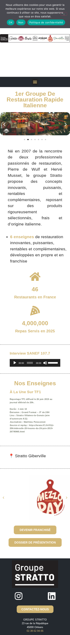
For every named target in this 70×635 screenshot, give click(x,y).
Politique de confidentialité (46, 22)
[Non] (63, 14)
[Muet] (45, 363)
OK (10, 22)
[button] (35, 82)
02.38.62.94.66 (35, 630)
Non (21, 22)
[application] (35, 363)
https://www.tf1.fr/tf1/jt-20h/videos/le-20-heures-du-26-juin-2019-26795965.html (32, 428)
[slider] (53, 362)
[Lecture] (15, 363)
